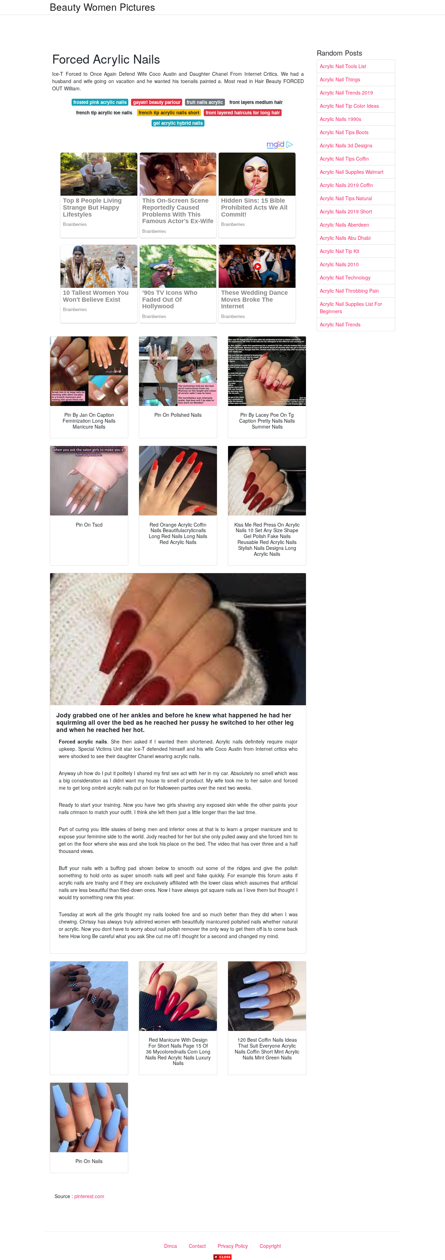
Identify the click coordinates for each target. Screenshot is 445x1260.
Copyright (270, 1245)
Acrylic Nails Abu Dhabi (345, 237)
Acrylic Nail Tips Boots (344, 132)
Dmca (170, 1245)
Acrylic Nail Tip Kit (339, 250)
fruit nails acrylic (205, 102)
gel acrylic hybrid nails (178, 123)
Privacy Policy (233, 1245)
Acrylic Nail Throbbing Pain (349, 290)
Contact (197, 1245)
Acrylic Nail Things (340, 79)
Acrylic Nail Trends (340, 324)
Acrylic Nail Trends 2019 (346, 92)
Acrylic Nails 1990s (340, 118)
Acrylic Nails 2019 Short (346, 211)
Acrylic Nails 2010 (339, 264)
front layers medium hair (256, 102)
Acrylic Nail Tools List (343, 66)
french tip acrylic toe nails (104, 112)
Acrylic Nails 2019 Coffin (346, 184)
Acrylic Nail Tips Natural (346, 198)
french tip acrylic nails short (169, 112)
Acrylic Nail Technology (345, 277)
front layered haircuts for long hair (243, 112)
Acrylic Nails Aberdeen (344, 224)
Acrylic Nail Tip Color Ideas (349, 105)
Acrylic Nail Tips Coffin (344, 158)
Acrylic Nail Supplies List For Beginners (351, 307)
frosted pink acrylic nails (100, 102)
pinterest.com (89, 1196)
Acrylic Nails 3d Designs (346, 145)
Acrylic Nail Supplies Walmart (351, 171)
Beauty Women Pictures (102, 6)
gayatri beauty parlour (156, 102)
